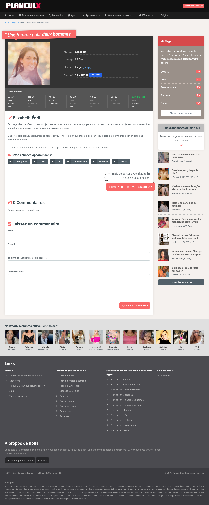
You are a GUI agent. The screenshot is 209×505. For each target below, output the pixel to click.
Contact (42, 460)
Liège (14, 22)
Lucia (129, 347)
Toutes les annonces (181, 282)
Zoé (197, 347)
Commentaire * (16, 271)
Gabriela (163, 347)
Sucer (42, 161)
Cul (59, 161)
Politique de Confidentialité (49, 473)
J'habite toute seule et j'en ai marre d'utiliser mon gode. (186, 189)
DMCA (7, 473)
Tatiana (79, 347)
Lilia (180, 347)
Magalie (45, 347)
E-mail (11, 244)
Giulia (62, 347)
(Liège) (87, 67)
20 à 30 (180, 79)
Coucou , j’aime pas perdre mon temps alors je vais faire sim (186, 221)
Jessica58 (96, 347)
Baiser (180, 103)
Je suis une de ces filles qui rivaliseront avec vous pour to (187, 254)
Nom (10, 230)
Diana (12, 347)
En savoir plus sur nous (20, 460)
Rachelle (147, 347)
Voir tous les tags (182, 112)
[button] (29, 63)
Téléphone (27, 257)
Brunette (103, 161)
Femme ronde (80, 161)
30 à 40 (123, 161)
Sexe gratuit (21, 161)
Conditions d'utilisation (23, 473)
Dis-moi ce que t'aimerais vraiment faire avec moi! (186, 237)
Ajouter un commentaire (135, 305)
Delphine (29, 347)
